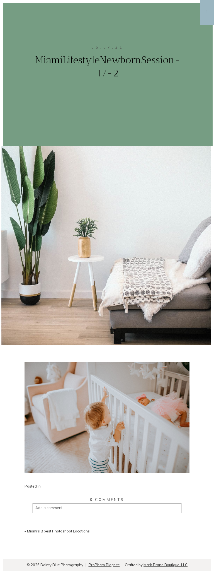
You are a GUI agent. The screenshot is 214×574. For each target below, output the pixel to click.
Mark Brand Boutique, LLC (166, 565)
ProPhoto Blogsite (104, 565)
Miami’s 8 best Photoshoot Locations (58, 531)
